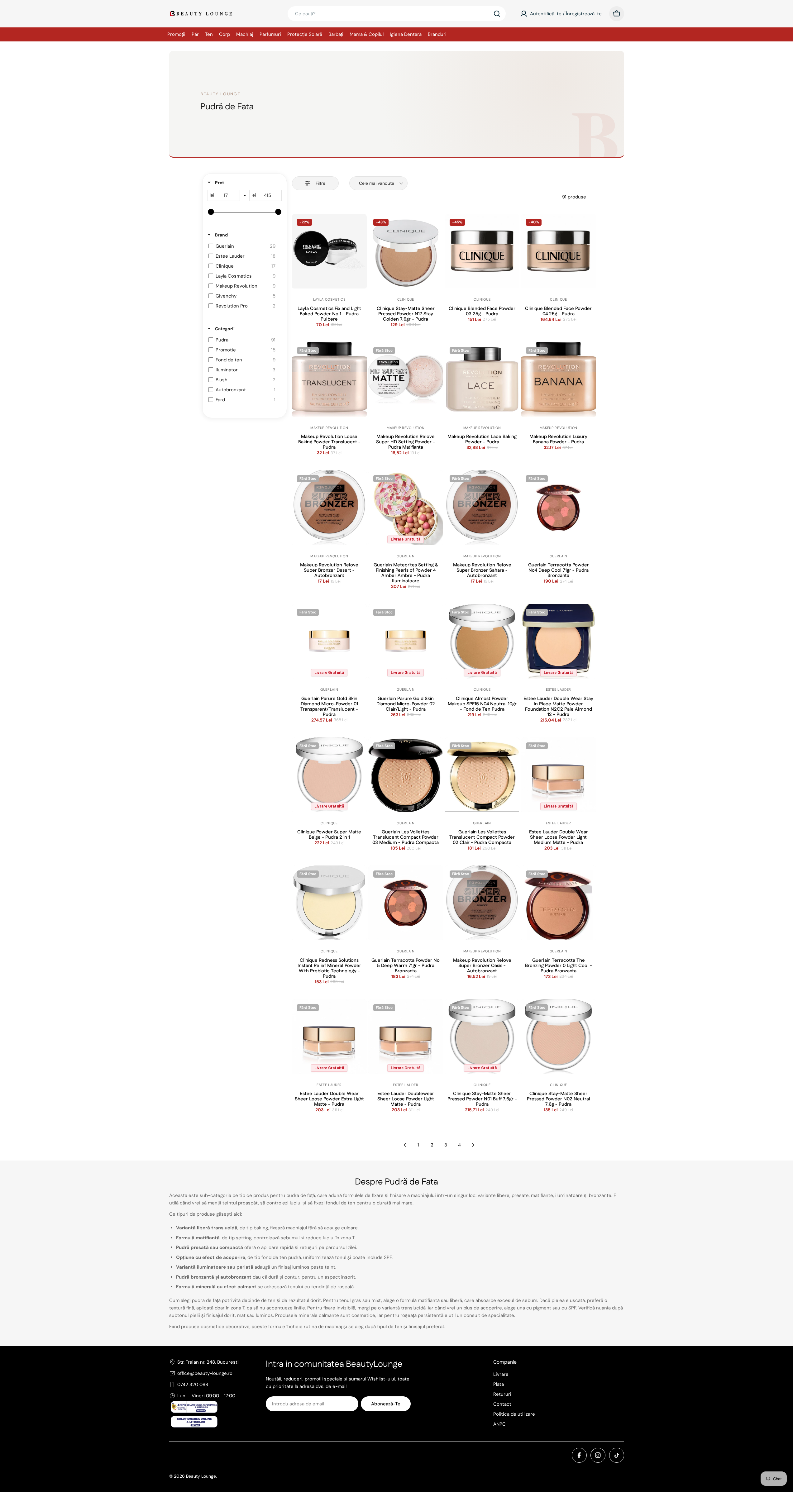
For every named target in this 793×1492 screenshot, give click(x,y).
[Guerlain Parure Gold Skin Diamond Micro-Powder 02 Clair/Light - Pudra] (405, 641)
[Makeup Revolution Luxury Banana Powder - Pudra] (558, 379)
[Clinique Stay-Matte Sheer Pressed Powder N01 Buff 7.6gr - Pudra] (482, 1036)
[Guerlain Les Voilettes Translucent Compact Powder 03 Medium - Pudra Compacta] (405, 774)
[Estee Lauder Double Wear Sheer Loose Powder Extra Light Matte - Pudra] (329, 1036)
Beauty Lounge (201, 1476)
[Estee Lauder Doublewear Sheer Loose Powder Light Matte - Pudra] (405, 1036)
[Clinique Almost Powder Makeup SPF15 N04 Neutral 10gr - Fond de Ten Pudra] (482, 641)
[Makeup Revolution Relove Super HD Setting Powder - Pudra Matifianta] (405, 379)
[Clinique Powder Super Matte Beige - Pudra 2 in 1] (329, 774)
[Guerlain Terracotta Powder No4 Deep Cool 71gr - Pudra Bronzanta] (558, 507)
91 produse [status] (574, 197)
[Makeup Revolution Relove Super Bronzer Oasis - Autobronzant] (482, 902)
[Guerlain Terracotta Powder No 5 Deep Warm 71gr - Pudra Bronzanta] (405, 902)
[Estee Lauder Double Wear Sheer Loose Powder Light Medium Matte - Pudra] (558, 774)
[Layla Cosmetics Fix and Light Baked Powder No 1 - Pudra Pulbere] (329, 251)
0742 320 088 (192, 1384)
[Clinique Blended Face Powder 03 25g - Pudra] (482, 251)
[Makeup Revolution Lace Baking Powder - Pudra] (482, 379)
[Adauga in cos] (329, 270)
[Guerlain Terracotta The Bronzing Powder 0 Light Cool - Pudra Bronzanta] (558, 902)
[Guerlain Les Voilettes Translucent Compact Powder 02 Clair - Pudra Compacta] (482, 774)
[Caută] (497, 13)
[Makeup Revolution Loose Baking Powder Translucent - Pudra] (329, 379)
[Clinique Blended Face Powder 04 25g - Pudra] (558, 251)
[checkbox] (243, 246)
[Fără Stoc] (329, 399)
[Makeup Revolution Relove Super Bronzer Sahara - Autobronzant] (482, 507)
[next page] (473, 1145)
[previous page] (405, 1145)
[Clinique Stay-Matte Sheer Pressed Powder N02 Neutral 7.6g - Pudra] (558, 1036)
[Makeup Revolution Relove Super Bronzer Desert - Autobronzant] (329, 507)
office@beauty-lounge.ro (204, 1373)
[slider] (211, 212)
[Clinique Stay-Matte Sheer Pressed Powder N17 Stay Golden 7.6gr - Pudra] (405, 251)
